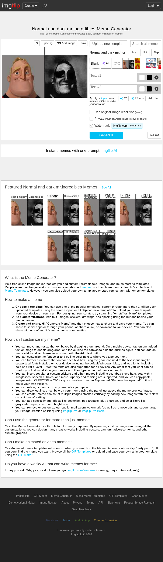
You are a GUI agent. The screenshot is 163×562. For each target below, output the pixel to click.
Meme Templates (16, 290)
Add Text (153, 98)
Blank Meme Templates (90, 495)
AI (125, 98)
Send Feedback (81, 509)
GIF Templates (81, 451)
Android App (82, 520)
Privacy (77, 502)
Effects (139, 98)
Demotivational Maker (21, 502)
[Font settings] (156, 77)
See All (106, 187)
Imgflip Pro (70, 411)
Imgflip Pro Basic (93, 411)
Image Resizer (48, 502)
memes (86, 287)
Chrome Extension (105, 520)
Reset (154, 135)
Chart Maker (139, 495)
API (100, 502)
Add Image (68, 43)
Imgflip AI (109, 150)
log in (104, 98)
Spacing (47, 43)
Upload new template (108, 44)
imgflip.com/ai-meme (81, 470)
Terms (90, 502)
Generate (106, 135)
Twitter (67, 520)
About (65, 502)
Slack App (113, 502)
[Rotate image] (37, 43)
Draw (83, 43)
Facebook (52, 520)
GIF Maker (25, 455)
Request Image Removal (139, 502)
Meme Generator (61, 495)
